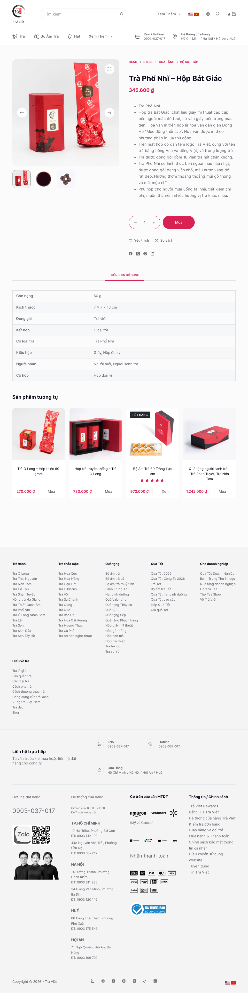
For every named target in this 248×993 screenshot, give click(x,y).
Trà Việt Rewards (203, 806)
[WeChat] (92, 981)
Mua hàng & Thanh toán (209, 836)
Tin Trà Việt (199, 872)
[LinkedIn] (152, 253)
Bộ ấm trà (50, 36)
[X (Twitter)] (138, 253)
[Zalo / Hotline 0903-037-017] (137, 36)
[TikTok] (144, 981)
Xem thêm (166, 14)
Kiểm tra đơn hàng (204, 824)
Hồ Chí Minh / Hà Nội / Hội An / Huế (208, 38)
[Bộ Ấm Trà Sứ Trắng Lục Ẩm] (152, 434)
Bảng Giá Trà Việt (204, 812)
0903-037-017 (154, 38)
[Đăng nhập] (208, 14)
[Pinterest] (145, 253)
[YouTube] (113, 981)
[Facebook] (130, 253)
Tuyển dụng (199, 866)
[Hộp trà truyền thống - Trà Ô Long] (96, 434)
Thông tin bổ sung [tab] (124, 275)
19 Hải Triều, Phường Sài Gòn (93, 831)
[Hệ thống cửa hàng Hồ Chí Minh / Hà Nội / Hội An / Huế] (174, 36)
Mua (179, 222)
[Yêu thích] (217, 14)
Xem (166, 491)
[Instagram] (123, 981)
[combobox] (79, 13)
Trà (22, 36)
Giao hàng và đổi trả (206, 830)
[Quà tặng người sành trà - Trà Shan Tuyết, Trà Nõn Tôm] (209, 434)
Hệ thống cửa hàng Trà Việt (212, 818)
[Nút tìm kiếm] (122, 14)
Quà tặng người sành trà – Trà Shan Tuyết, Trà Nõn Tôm (209, 474)
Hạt (77, 36)
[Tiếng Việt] (196, 14)
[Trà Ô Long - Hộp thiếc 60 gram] (38, 434)
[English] (190, 14)
